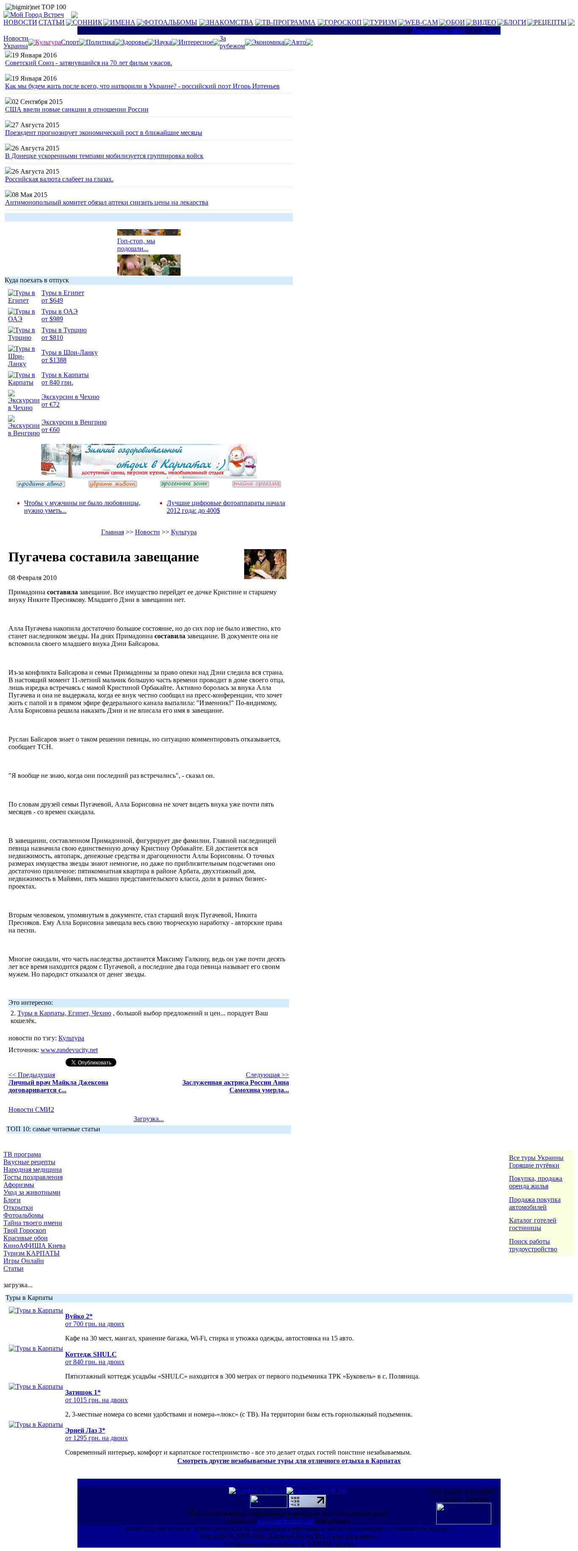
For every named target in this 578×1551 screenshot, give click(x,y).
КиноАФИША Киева (34, 1245)
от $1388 (53, 360)
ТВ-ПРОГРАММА (289, 22)
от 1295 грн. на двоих (96, 1438)
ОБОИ (455, 22)
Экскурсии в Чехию (70, 396)
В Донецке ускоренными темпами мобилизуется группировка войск (104, 155)
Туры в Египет (62, 292)
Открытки (18, 1207)
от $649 (52, 300)
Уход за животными (32, 1192)
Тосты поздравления (33, 1177)
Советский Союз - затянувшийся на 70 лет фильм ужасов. (88, 62)
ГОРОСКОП (343, 22)
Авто (298, 42)
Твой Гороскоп (24, 1230)
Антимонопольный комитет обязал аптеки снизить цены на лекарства (106, 202)
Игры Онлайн (23, 1260)
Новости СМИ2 (31, 1109)
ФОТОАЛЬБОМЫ (170, 22)
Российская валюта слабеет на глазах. (59, 179)
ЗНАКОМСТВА (229, 22)
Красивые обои (25, 1238)
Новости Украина (15, 42)
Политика (100, 42)
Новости (147, 532)
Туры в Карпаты (65, 374)
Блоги (12, 1200)
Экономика (268, 42)
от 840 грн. (57, 382)
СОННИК (87, 22)
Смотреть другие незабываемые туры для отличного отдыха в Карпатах (289, 1460)
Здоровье (134, 42)
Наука (163, 42)
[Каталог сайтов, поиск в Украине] (269, 1505)
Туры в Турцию (64, 330)
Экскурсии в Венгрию (74, 422)
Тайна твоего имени (32, 1222)
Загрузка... (149, 1118)
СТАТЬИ (52, 22)
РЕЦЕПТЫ (550, 22)
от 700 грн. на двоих (94, 1323)
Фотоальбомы (23, 1215)
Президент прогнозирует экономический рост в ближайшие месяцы (103, 132)
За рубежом (232, 42)
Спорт (70, 42)
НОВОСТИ (20, 22)
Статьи (13, 1268)
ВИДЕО (484, 22)
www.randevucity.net (69, 1049)
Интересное (196, 42)
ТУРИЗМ (383, 22)
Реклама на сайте (438, 30)
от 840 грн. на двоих (94, 1361)
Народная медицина (32, 1169)
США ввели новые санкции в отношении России (77, 109)
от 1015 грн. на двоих (96, 1399)
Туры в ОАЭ (59, 311)
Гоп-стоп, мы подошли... (136, 241)
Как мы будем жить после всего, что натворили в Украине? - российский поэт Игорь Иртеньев (142, 86)
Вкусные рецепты (29, 1161)
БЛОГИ (515, 22)
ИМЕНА (122, 22)
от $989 (52, 319)
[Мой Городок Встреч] (149, 476)
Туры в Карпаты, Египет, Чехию (64, 1013)
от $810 (52, 337)
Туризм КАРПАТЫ (31, 1253)
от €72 (50, 404)
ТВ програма (22, 1154)
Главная (112, 532)
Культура (184, 532)
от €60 (50, 429)
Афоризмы (18, 1184)
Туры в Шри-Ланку (69, 352)
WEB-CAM (421, 22)
